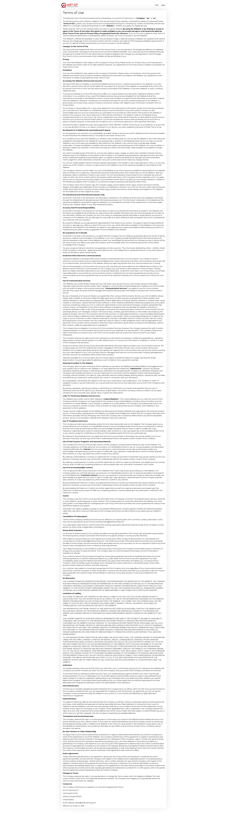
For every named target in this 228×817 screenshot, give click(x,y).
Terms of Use (114, 814)
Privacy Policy (104, 814)
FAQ (156, 5)
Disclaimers (124, 814)
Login (163, 5)
